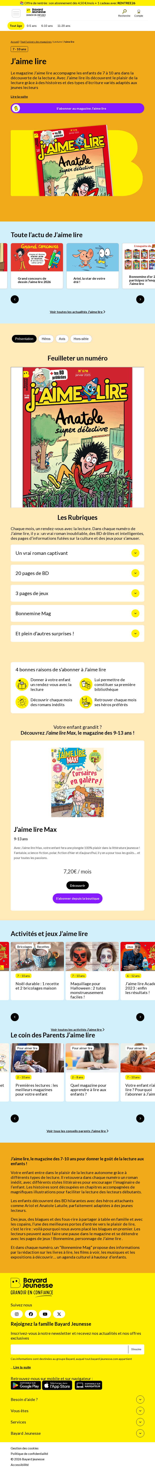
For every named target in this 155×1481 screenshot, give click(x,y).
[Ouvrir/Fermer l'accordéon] (135, 553)
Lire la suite (19, 96)
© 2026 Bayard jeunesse (27, 1459)
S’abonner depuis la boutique (77, 898)
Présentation (24, 339)
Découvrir (77, 885)
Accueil (15, 41)
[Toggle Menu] (16, 13)
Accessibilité (20, 1464)
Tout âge (16, 25)
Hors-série (81, 339)
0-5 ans (32, 25)
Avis (62, 339)
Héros (46, 339)
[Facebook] (31, 1314)
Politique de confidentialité (29, 1453)
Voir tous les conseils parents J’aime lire (76, 1131)
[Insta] (17, 1314)
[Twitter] (59, 1314)
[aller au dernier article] (15, 1017)
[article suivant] (140, 1017)
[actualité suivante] (140, 299)
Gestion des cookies (25, 1448)
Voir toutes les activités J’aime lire (76, 1029)
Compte (138, 15)
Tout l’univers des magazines (36, 41)
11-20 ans (64, 25)
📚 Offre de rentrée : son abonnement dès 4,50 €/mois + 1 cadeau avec (77, 3)
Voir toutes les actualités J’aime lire (76, 312)
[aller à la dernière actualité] (15, 299)
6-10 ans (47, 25)
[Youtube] (45, 1314)
